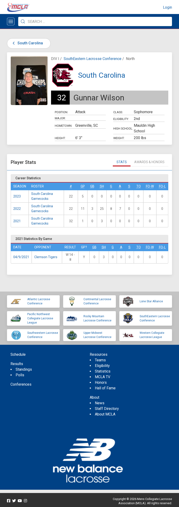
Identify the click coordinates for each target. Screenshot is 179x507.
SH (102, 186)
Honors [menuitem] (101, 382)
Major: (60, 118)
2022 (17, 209)
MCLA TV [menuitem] (102, 377)
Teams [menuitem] (100, 360)
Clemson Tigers (45, 257)
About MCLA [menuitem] (105, 414)
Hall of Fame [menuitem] (105, 388)
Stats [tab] (122, 162)
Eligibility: (121, 119)
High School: (123, 128)
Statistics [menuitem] (102, 371)
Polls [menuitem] (20, 375)
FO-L (162, 186)
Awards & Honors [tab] (149, 162)
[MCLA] (18, 7)
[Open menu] (10, 21)
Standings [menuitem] (24, 369)
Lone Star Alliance (151, 301)
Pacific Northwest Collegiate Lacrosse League (40, 318)
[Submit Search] (23, 21)
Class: (118, 112)
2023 (17, 196)
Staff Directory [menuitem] (107, 408)
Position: (61, 112)
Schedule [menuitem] (18, 354)
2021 (17, 221)
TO (138, 186)
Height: (60, 138)
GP (83, 186)
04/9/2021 (21, 257)
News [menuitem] (99, 403)
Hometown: (63, 125)
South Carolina (30, 43)
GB (92, 186)
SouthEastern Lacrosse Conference (92, 58)
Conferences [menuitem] (20, 384)
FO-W (150, 186)
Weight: (119, 138)
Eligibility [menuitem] (102, 365)
